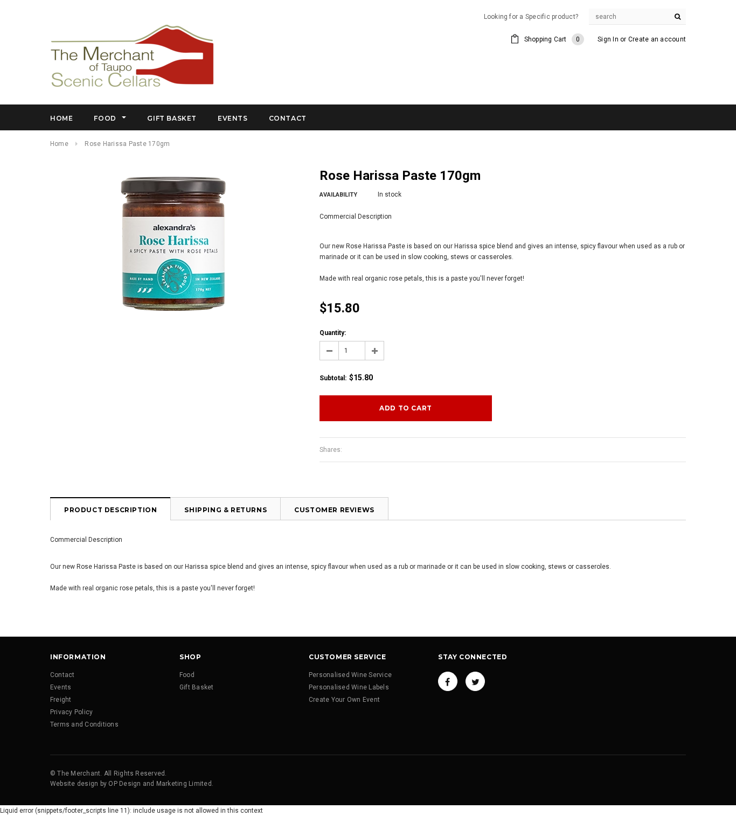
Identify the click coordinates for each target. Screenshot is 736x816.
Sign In (608, 39)
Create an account (657, 39)
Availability (338, 194)
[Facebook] (447, 681)
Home (59, 144)
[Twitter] (475, 681)
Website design (74, 783)
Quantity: (333, 333)
